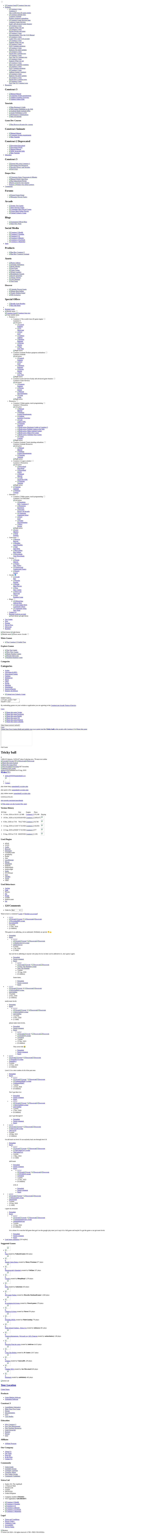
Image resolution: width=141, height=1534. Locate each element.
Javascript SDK (19, 151)
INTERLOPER (10, 1320)
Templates (18, 276)
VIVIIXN (20, 1037)
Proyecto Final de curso (13, 1344)
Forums (11, 558)
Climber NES (9, 1369)
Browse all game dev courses (23, 124)
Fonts (16, 268)
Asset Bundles (20, 303)
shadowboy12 (17, 945)
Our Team (8, 1453)
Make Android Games (34, 431)
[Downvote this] (25, 761)
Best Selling (19, 291)
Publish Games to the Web (35, 429)
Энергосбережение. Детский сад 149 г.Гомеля (21, 1336)
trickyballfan (13, 992)
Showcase (8, 627)
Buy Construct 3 (19, 252)
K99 (6, 1287)
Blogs (11, 599)
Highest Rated (20, 293)
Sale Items (17, 305)
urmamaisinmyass (19, 1221)
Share (15, 765)
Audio (7, 847)
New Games (14, 652)
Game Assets (9, 1467)
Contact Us (12, 612)
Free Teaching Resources (13, 1428)
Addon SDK (20, 99)
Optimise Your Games (34, 435)
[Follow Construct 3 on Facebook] (17, 240)
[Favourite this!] (10, 766)
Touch (7, 878)
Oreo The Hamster (23, 968)
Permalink (12, 935)
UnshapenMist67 (18, 1083)
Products (8, 7)
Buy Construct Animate (21, 254)
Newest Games (19, 207)
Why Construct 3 (10, 1424)
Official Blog (22, 222)
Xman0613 (12, 1061)
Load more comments (12, 1239)
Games (17, 270)
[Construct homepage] (17, 5)
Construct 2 (22, 461)
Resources (8, 85)
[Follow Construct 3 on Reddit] (16, 232)
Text (6, 875)
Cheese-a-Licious (11, 1311)
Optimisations (23, 115)
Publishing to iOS (21, 113)
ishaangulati (13, 1199)
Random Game (17, 657)
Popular (7, 623)
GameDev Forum (10, 1469)
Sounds (21, 274)
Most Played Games (24, 209)
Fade (6, 890)
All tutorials (17, 116)
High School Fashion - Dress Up (16, 1328)
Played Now (9, 625)
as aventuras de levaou (12, 1303)
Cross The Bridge (11, 1352)
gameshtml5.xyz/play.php (19, 786)
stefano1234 (5, 770)
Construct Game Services (33, 379)
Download (21, 145)
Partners (7, 1432)
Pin (6, 894)
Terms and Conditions (12, 1519)
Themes (18, 277)
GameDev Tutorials (11, 1470)
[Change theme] (18, 616)
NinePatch (8, 864)
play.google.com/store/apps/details (12, 800)
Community (9, 186)
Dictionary (8, 851)
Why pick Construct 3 (22, 163)
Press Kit (8, 1455)
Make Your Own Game (12, 1409)
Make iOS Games (33, 433)
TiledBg (7, 877)
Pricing (7, 1411)
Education (8, 155)
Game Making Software (13, 1397)
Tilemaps (17, 279)
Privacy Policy (9, 1521)
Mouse (7, 862)
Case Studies (9, 1416)
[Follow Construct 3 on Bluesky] (16, 238)
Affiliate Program (10, 1443)
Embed (15, 763)
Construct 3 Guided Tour (17, 642)
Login (13, 309)
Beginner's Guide (19, 107)
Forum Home (19, 195)
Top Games (19, 206)
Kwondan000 (13, 923)
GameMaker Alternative (13, 1407)
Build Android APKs (23, 111)
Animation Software (11, 1399)
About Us (8, 1451)
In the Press (8, 1457)
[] (10, 917)
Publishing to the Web (25, 109)
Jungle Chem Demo (11, 1262)
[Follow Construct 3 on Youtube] (16, 234)
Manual (18, 94)
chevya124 (12, 1130)
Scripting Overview (22, 97)
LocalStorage (9, 860)
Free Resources (23, 165)
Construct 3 (28, 319)
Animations (20, 264)
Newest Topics (22, 197)
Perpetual (8, 1377)
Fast (6, 1254)
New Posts (17, 224)
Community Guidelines (12, 1476)
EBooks (17, 266)
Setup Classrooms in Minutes (27, 177)
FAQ (16, 169)
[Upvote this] (7, 761)
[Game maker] (17, 313)
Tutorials (17, 137)
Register (8, 309)
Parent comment (18, 959)
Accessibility (9, 1525)
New (6, 621)
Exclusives (17, 295)
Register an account (30, 914)
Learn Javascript (10, 1430)
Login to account (20, 614)
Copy (2, 709)
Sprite (7, 871)
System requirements (24, 95)
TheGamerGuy (18, 1152)
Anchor (7, 888)
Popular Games (16, 654)
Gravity (7, 1278)
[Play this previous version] (42, 818)
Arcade (11, 575)
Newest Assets (22, 289)
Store (6, 243)
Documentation (10, 1413)
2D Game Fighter (11, 1295)
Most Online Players (22, 211)
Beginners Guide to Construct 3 (37, 427)
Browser (8, 849)
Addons (17, 263)
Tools (16, 281)
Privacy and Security (23, 167)
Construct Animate (29, 352)
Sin (6, 901)
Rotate (7, 896)
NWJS (20, 147)
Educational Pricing (20, 181)
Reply (11, 937)
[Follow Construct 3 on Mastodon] (17, 242)
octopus (7, 1361)
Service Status (9, 1527)
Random (8, 629)
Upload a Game (21, 213)
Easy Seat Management (12, 1426)
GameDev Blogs (10, 1472)
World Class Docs (22, 179)
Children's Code (10, 1523)
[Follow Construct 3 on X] (14, 236)
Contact (7, 783)
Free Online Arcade (11, 1474)
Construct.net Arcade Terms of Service (63, 705)
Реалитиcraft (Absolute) (13, 1270)
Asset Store (13, 537)
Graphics (18, 272)
